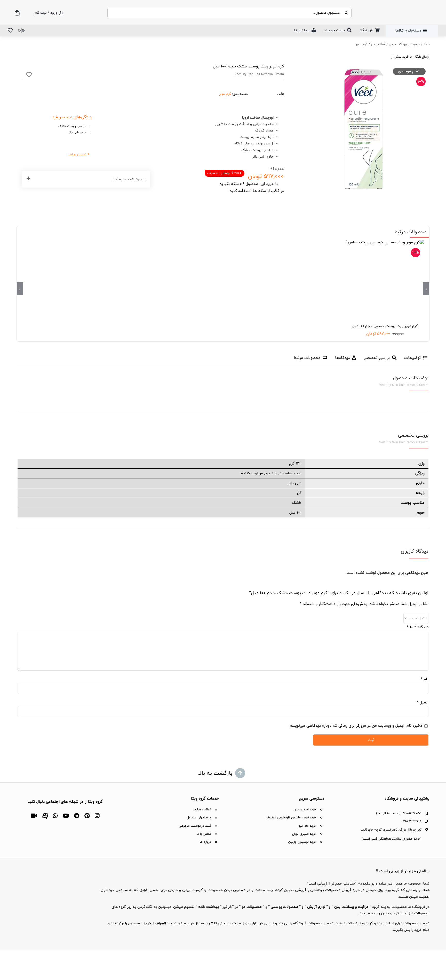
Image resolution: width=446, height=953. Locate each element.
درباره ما (205, 842)
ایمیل (422, 702)
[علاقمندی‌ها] (10, 30)
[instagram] (97, 815)
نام (424, 679)
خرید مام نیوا (307, 826)
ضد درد (271, 473)
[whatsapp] (55, 815)
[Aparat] (45, 815)
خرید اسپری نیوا (305, 809)
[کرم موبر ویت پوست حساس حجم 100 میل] (385, 279)
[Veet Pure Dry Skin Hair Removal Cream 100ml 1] (363, 129)
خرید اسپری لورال (304, 834)
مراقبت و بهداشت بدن (404, 44)
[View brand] (265, 86)
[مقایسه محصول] (21, 30)
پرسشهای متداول (199, 817)
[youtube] (66, 815)
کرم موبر (362, 44)
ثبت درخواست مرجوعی (195, 826)
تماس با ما (203, 834)
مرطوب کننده (252, 473)
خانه (426, 44)
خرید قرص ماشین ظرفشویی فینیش (291, 817)
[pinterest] (87, 815)
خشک (296, 503)
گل (299, 493)
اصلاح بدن (378, 44)
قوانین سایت (202, 809)
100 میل (295, 512)
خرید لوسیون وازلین (302, 842)
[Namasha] (34, 815)
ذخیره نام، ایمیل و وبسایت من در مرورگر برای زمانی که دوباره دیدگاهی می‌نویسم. (355, 726)
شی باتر (294, 483)
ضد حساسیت (290, 473)
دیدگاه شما (417, 627)
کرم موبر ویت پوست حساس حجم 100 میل (385, 326)
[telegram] (76, 815)
